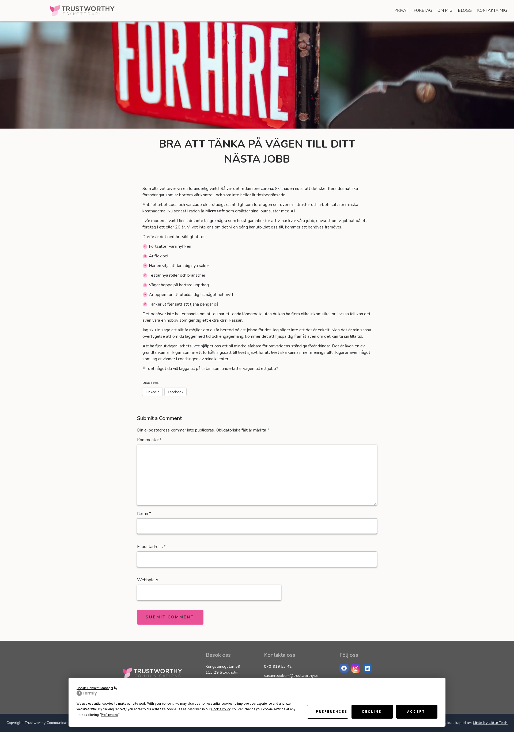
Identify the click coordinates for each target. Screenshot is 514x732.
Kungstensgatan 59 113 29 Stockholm (223, 669)
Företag (423, 10)
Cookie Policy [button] (220, 709)
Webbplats (147, 580)
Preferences (331, 712)
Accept (416, 712)
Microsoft (215, 211)
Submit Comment (170, 617)
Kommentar (149, 440)
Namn (144, 513)
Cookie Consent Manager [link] (95, 688)
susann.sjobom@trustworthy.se (291, 675)
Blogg (465, 10)
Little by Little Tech (490, 722)
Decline (371, 712)
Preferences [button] (109, 715)
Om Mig (444, 10)
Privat (401, 10)
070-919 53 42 (278, 666)
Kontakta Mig (492, 10)
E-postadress (151, 547)
